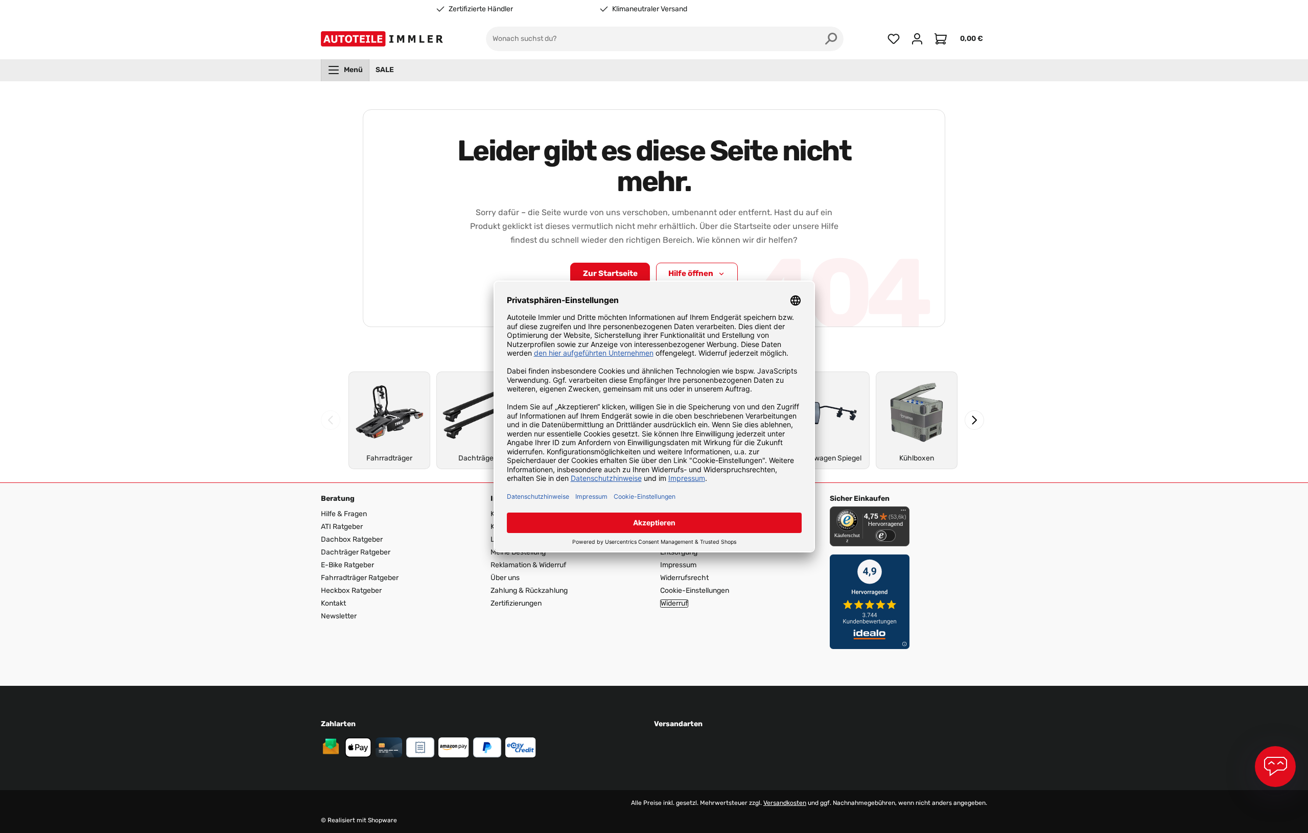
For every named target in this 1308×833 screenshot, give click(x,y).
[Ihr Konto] (917, 39)
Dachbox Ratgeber (352, 539)
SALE (385, 69)
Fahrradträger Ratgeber (360, 577)
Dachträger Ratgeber (355, 552)
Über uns (505, 577)
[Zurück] (330, 420)
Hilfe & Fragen (344, 514)
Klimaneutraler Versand (649, 9)
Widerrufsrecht (684, 577)
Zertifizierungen (516, 603)
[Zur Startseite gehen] (384, 39)
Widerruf (674, 603)
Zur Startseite (610, 273)
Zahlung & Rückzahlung (529, 590)
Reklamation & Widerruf (528, 565)
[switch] (885, 535)
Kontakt (333, 603)
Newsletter (339, 616)
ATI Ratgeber (342, 526)
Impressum (678, 565)
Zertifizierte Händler (481, 9)
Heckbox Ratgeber (351, 590)
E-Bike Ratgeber (347, 565)
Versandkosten (784, 802)
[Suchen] (831, 39)
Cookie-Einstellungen (694, 590)
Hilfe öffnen (690, 273)
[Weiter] (974, 420)
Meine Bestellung (518, 552)
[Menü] (903, 512)
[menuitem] (345, 70)
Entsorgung (678, 552)
